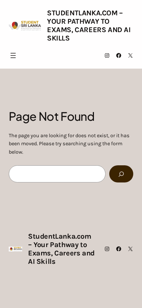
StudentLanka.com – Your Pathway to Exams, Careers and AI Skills (89, 25)
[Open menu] (13, 55)
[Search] (121, 173)
